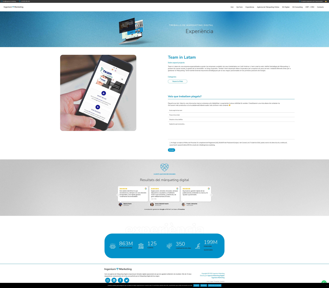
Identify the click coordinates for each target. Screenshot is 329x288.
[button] (211, 195)
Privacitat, (217, 281)
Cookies (222, 281)
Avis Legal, (210, 281)
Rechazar (203, 285)
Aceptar (196, 285)
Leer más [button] (122, 199)
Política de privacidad (215, 285)
